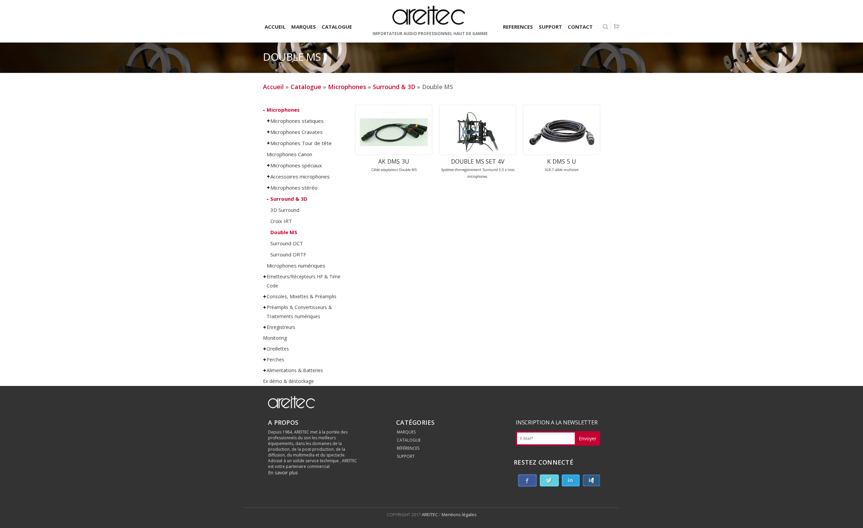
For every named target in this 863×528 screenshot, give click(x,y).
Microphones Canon (289, 154)
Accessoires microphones (300, 176)
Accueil (273, 87)
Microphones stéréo (294, 187)
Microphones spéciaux (296, 165)
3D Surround (284, 209)
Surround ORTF (288, 254)
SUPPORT (406, 456)
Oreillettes (278, 348)
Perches (275, 359)
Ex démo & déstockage (288, 381)
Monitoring (275, 338)
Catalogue (306, 87)
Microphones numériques (296, 265)
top (849, 514)
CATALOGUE (409, 440)
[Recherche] (605, 26)
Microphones (347, 87)
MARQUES (406, 432)
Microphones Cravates (296, 132)
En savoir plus (283, 472)
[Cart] (616, 26)
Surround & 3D (394, 87)
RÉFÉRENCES (408, 448)
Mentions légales (459, 514)
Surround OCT (286, 243)
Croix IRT (281, 221)
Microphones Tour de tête (301, 143)
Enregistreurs (281, 327)
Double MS (283, 232)
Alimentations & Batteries (295, 370)
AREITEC (430, 514)
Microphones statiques (297, 120)
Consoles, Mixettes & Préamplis (301, 296)
